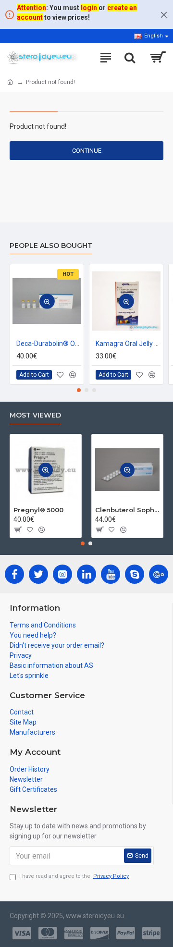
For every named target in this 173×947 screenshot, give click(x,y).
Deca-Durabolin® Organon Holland (48, 343)
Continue (86, 150)
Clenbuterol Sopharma (127, 510)
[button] (79, 390)
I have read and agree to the (74, 876)
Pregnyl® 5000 (38, 510)
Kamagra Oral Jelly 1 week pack (128, 343)
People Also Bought (51, 246)
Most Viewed (35, 415)
